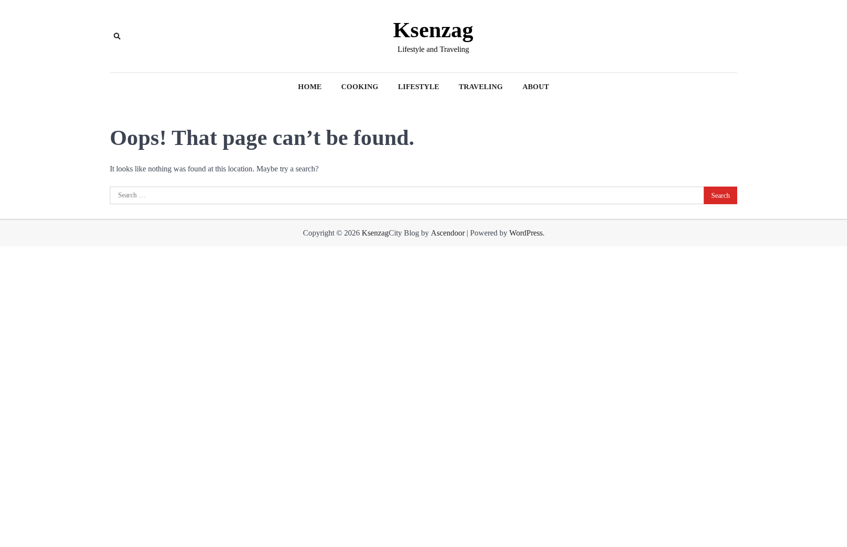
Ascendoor (448, 233)
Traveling (481, 87)
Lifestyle (418, 87)
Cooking (359, 87)
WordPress (526, 233)
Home (310, 87)
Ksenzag (433, 30)
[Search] (117, 36)
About (536, 87)
